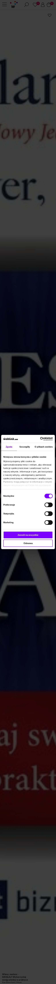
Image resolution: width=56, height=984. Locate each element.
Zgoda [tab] (9, 447)
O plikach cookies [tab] (44, 447)
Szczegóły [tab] (24, 447)
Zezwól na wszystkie (28, 535)
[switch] (49, 505)
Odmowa (28, 543)
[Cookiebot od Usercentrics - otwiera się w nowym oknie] (40, 439)
